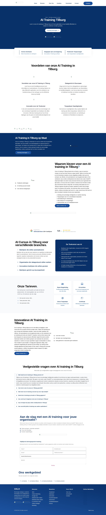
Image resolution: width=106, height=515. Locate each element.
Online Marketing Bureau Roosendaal (85, 500)
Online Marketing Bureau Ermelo (85, 495)
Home (46, 17)
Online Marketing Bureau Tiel (84, 501)
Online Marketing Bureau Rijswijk (85, 499)
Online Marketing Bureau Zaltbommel (85, 504)
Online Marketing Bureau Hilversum (85, 496)
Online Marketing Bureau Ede (84, 494)
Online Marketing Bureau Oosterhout (85, 498)
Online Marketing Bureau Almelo (85, 491)
